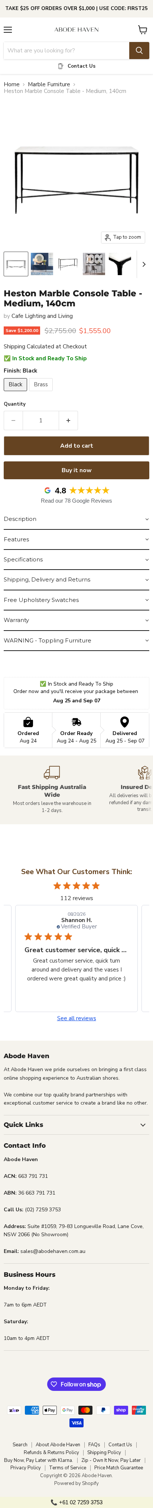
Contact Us (120, 1444)
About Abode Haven (58, 1444)
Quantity (15, 404)
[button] (76, 519)
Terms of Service (67, 1467)
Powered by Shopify (76, 1483)
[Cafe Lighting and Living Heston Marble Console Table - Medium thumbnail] (16, 264)
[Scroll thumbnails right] (143, 264)
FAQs (94, 1444)
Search (20, 1444)
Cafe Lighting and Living (42, 316)
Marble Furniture (49, 84)
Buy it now (77, 470)
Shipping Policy (104, 1452)
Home (12, 84)
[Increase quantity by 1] (68, 420)
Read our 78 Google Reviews (76, 500)
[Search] (139, 50)
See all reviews (76, 1018)
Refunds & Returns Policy (51, 1452)
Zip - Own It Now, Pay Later (111, 1460)
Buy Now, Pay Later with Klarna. (38, 1460)
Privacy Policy (25, 1467)
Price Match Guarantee (118, 1467)
